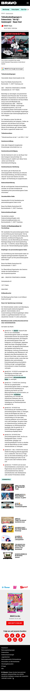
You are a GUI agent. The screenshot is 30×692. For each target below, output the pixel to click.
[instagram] (7, 636)
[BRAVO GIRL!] (15, 587)
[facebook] (18, 636)
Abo (2, 668)
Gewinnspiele (9, 13)
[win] (20, 640)
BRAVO (3, 13)
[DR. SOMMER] (6, 587)
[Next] (27, 9)
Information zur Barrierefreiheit (10, 661)
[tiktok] (12, 636)
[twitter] (23, 636)
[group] (14, 9)
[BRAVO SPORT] (24, 587)
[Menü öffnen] (28, 3)
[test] (9, 640)
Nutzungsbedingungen (8, 650)
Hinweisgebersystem (7, 664)
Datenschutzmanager (7, 654)
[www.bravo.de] (8, 3)
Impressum (4, 648)
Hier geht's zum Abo (15, 623)
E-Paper (3, 666)
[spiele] (15, 640)
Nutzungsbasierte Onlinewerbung (11, 659)
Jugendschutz (5, 657)
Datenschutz (5, 652)
